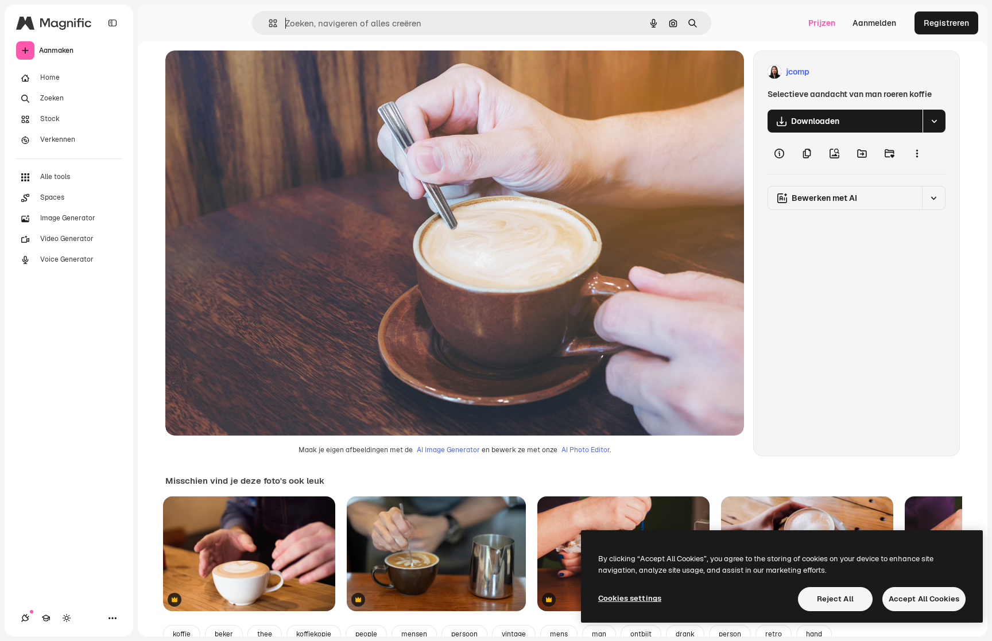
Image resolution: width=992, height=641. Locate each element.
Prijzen (821, 23)
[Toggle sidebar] (112, 23)
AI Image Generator (448, 449)
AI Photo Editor (585, 449)
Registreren (946, 23)
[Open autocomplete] (268, 23)
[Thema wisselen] (66, 618)
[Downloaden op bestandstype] (934, 121)
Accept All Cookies (924, 599)
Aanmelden (874, 23)
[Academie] (46, 618)
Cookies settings (629, 598)
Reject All (835, 599)
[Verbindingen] (25, 618)
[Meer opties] (916, 153)
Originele (241, 72)
